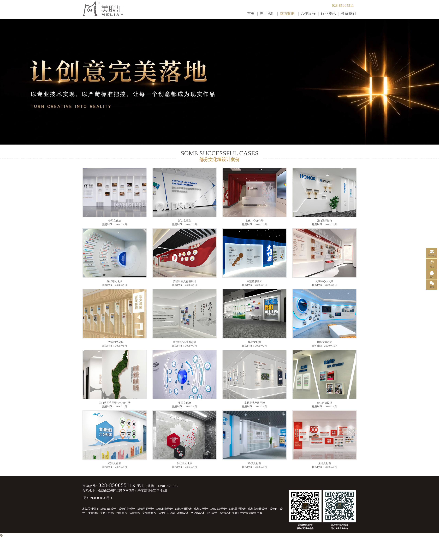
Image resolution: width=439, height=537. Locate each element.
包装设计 (225, 512)
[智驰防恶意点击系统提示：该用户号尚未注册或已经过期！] (1, 535)
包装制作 (121, 512)
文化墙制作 (149, 512)
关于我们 (267, 13)
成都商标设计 (218, 508)
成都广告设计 (126, 508)
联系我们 (348, 13)
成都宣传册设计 (257, 508)
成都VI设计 (201, 508)
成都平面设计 (145, 508)
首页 (250, 13)
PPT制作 (92, 512)
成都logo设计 (108, 508)
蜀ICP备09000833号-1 (97, 498)
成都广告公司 (166, 512)
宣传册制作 (107, 512)
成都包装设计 (164, 508)
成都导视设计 (237, 508)
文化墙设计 (197, 512)
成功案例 (287, 13)
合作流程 (308, 13)
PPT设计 (212, 512)
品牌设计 (182, 512)
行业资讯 (328, 13)
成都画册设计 (183, 508)
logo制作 (135, 512)
